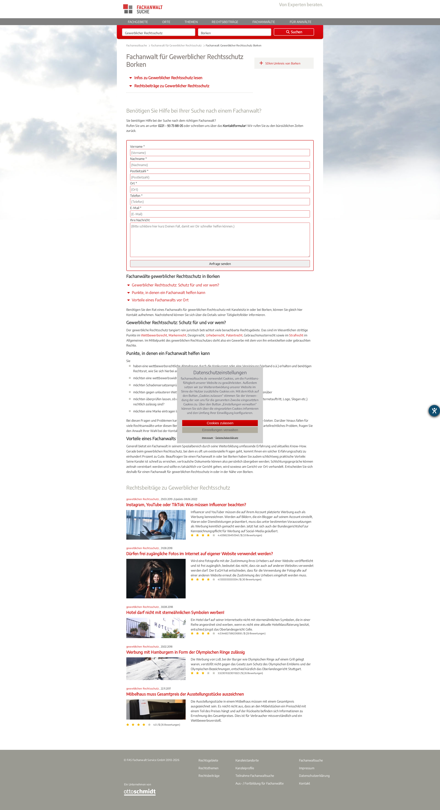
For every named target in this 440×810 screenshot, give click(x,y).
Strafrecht (296, 335)
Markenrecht (177, 335)
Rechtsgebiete (208, 760)
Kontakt (304, 783)
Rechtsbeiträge (225, 22)
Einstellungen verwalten (220, 430)
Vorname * (137, 146)
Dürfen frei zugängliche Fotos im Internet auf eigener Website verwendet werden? (199, 553)
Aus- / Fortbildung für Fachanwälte (259, 783)
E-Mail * (135, 208)
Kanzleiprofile (244, 768)
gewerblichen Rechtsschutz (143, 499)
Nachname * (138, 159)
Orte (166, 22)
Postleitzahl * (139, 171)
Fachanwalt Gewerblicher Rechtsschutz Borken (233, 45)
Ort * (133, 183)
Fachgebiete (138, 22)
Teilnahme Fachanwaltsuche (254, 776)
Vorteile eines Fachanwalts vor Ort (160, 300)
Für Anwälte (300, 22)
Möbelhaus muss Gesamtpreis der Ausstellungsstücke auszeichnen (185, 693)
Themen (191, 22)
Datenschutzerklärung (314, 776)
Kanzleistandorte (247, 760)
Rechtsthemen (208, 768)
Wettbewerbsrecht (154, 335)
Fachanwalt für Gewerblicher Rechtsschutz (176, 45)
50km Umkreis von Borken (282, 63)
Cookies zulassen (220, 423)
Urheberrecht (215, 335)
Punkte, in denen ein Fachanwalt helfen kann (168, 292)
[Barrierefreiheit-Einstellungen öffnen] (434, 410)
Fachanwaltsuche (136, 45)
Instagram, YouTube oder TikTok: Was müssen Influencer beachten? (186, 504)
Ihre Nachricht (140, 220)
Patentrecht (234, 335)
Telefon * (136, 196)
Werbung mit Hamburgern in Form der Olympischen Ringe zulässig (185, 651)
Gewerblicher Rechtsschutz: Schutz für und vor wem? (175, 285)
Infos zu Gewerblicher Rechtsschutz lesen (168, 77)
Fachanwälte (263, 22)
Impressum (306, 768)
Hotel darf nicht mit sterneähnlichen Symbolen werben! (175, 612)
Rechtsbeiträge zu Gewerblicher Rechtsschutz (171, 85)
